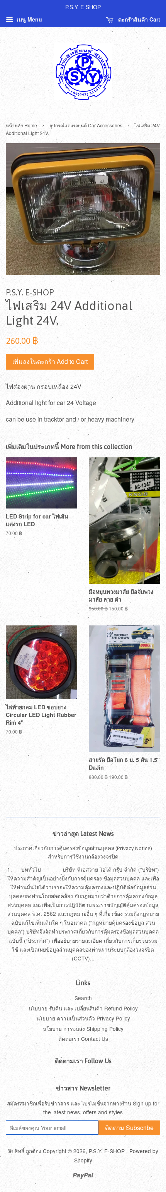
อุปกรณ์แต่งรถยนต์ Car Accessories (85, 125)
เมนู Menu (28, 19)
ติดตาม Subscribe (129, 1127)
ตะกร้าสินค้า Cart (138, 19)
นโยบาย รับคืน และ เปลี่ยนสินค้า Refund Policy (83, 1008)
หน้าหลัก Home (21, 125)
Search (83, 998)
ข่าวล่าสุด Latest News (83, 833)
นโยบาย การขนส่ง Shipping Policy (83, 1028)
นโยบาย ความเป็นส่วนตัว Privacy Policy (83, 1018)
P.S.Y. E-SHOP (107, 1151)
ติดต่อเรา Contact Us (83, 1038)
